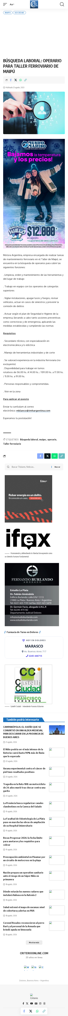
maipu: (42, 439)
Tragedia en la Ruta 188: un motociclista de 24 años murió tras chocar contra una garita (24, 787)
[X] (27, 1003)
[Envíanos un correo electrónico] (41, 968)
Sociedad (19, 13)
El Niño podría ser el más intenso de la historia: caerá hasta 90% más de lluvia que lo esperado (23, 753)
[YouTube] (31, 1003)
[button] (6, 4)
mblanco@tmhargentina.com (33, 410)
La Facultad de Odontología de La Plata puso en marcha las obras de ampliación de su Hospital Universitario (24, 822)
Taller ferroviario (12, 443)
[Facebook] (23, 1003)
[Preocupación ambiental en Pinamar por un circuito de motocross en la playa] (57, 860)
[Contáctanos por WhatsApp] (26, 968)
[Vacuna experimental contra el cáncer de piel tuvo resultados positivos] (57, 771)
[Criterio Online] (34, 4)
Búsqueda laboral (29, 439)
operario (51, 439)
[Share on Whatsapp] (20, 79)
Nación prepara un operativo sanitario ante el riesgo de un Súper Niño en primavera (23, 876)
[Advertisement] (34, 36)
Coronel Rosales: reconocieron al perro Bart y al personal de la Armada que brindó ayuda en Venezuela (23, 926)
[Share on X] (15, 79)
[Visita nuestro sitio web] (34, 968)
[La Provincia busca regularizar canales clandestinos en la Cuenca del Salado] (57, 806)
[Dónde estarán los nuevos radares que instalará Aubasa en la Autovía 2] (57, 894)
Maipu (8, 13)
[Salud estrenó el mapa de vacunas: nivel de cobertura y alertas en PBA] (57, 910)
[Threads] (44, 1003)
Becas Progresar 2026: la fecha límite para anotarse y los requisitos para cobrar (22, 841)
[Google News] (36, 1003)
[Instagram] (40, 1003)
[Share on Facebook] (11, 79)
